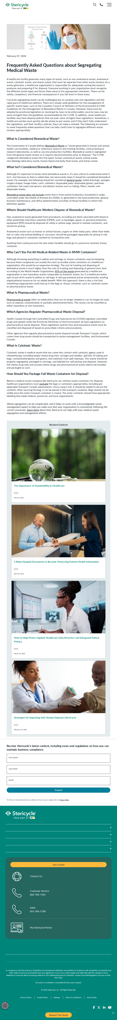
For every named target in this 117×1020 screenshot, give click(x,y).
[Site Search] (94, 4)
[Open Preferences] (5, 1005)
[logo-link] (17, 5)
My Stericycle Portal (41, 927)
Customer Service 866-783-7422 (39, 892)
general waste (74, 180)
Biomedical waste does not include (25, 194)
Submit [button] (58, 790)
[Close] (113, 1013)
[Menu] (109, 4)
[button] (58, 827)
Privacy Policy (64, 800)
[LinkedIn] (104, 1007)
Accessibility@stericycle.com (92, 975)
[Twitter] (98, 1007)
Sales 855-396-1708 (38, 909)
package (43, 383)
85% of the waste (64, 271)
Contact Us (36, 876)
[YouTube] (110, 1007)
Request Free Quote (58, 1015)
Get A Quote (58, 864)
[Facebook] (94, 1007)
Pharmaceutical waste (18, 299)
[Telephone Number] (101, 4)
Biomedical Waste (54, 145)
